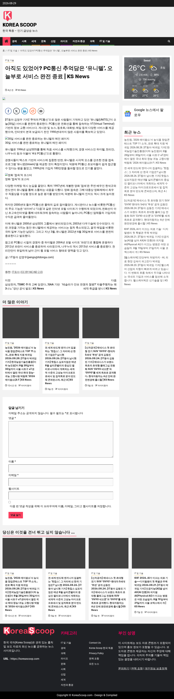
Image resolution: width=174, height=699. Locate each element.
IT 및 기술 (105, 41)
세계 (33, 41)
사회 (24, 41)
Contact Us (95, 642)
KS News (22, 90)
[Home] (6, 41)
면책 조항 (94, 658)
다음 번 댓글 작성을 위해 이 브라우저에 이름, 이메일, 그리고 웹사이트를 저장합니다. (60, 506)
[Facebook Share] (8, 111)
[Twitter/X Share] (16, 111)
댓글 (12, 418)
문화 (43, 41)
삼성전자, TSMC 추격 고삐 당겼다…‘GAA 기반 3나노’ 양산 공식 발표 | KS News (32, 284)
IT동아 (16, 272)
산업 (53, 41)
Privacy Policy (96, 653)
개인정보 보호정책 (156, 668)
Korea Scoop (20, 25)
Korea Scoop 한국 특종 (101, 648)
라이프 (64, 41)
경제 (14, 41)
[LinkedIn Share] (24, 111)
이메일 (13, 475)
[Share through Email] (41, 111)
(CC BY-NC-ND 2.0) (31, 272)
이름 (12, 461)
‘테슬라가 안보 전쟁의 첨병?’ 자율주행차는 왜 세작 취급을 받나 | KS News (89, 284)
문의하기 (123, 668)
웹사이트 (13, 488)
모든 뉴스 (94, 663)
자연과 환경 (79, 41)
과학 (92, 41)
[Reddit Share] (33, 111)
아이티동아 (26, 385)
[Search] (169, 41)
